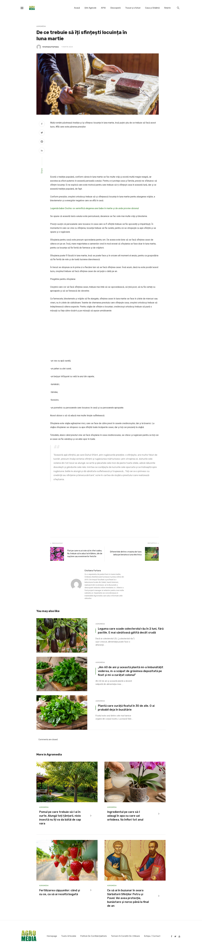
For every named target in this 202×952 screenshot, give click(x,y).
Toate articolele (68, 936)
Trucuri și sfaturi (132, 8)
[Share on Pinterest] (42, 142)
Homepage (52, 936)
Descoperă (115, 8)
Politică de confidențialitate (93, 936)
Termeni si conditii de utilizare (125, 936)
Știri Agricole (90, 8)
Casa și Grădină (152, 8)
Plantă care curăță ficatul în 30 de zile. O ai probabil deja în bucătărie (126, 707)
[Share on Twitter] (42, 133)
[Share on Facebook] (42, 124)
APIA (103, 8)
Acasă (77, 8)
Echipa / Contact (152, 936)
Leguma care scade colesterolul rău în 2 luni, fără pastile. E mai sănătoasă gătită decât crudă (131, 630)
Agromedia (41, 26)
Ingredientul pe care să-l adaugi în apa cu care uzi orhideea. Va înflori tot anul (125, 815)
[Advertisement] (104, 152)
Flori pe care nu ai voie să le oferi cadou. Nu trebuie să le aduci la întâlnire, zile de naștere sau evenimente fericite (84, 554)
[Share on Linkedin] (42, 151)
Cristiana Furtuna (50, 47)
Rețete (167, 8)
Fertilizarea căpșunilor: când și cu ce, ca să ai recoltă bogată (59, 892)
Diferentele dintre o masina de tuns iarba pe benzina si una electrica (126, 553)
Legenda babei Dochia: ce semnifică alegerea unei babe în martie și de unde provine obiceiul (94, 208)
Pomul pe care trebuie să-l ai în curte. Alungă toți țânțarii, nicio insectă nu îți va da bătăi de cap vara (60, 817)
